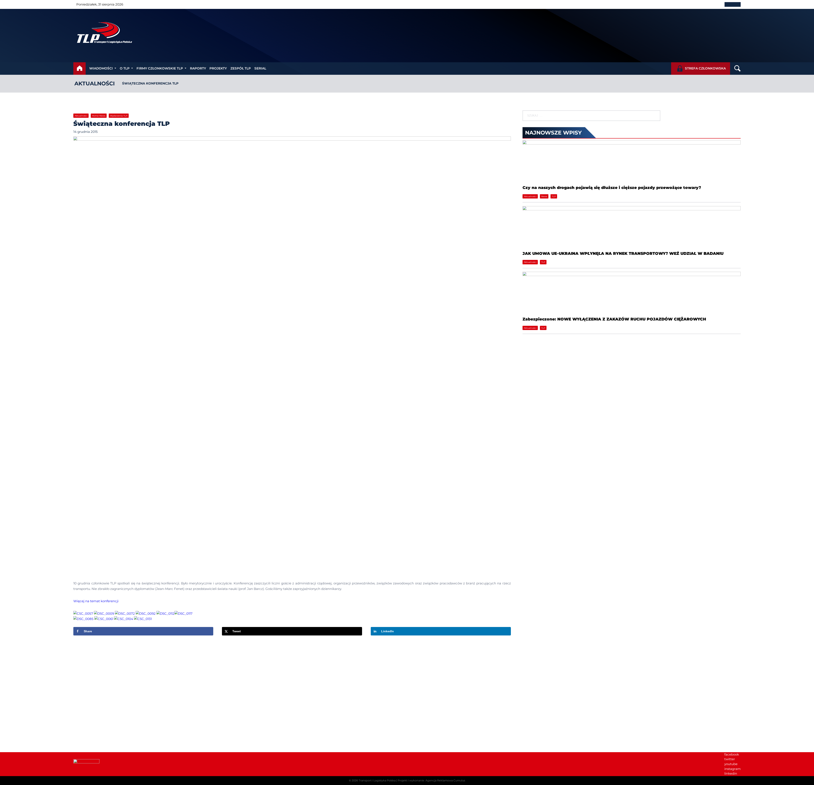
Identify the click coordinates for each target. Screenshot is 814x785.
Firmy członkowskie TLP (160, 68)
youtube (730, 764)
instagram (732, 769)
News (544, 196)
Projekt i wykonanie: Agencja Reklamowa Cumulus (431, 780)
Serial (260, 68)
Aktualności (94, 83)
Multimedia (662, 699)
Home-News (98, 115)
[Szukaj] (653, 115)
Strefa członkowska (705, 68)
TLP (554, 196)
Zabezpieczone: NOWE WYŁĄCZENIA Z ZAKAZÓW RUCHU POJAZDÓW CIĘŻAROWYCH (614, 319)
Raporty (198, 68)
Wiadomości (101, 68)
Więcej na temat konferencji (95, 601)
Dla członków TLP (667, 694)
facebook (731, 754)
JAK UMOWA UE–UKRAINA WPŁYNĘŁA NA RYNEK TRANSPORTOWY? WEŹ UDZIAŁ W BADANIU (623, 253)
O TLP (125, 68)
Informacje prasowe (668, 684)
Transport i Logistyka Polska (377, 780)
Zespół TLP (240, 68)
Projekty (218, 68)
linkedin (730, 773)
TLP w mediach (665, 689)
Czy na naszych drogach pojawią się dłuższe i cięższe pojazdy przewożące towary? (612, 187)
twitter (729, 759)
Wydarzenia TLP (118, 115)
